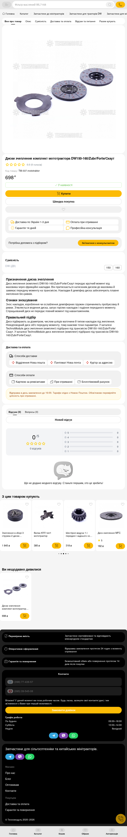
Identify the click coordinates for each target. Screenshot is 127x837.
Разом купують (107, 21)
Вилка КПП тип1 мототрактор (42, 534)
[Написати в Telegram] (10, 757)
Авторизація (112, 833)
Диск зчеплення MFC (109, 532)
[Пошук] (110, 4)
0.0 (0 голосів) (34, 164)
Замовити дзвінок (63, 710)
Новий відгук (63, 420)
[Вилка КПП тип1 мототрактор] (47, 515)
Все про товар (13, 21)
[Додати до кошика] (24, 546)
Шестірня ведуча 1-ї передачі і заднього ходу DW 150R (79, 535)
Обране (85, 833)
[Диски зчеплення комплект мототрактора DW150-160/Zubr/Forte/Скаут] (15, 588)
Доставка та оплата (60, 21)
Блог (8, 779)
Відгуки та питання (85, 21)
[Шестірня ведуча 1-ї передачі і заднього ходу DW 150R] (79, 515)
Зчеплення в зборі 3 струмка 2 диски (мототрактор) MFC (13, 535)
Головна (13, 833)
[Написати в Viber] (19, 757)
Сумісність (40, 21)
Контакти (10, 791)
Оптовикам (12, 785)
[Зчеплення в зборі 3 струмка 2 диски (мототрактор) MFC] (15, 515)
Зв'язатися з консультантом (98, 242)
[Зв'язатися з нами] (121, 819)
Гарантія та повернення (20, 810)
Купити (66, 193)
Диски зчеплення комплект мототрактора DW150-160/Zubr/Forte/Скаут (14, 610)
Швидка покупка (63, 201)
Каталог (38, 833)
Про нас (10, 773)
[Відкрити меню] (6, 5)
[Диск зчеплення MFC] (111, 515)
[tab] (15, 411)
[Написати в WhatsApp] (29, 757)
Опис (28, 21)
